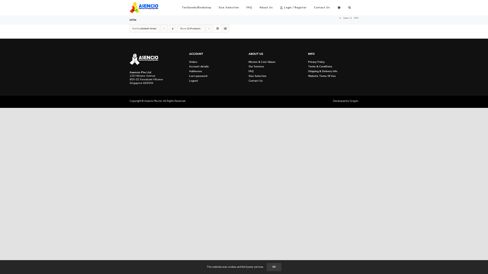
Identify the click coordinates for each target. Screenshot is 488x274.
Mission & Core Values (262, 62)
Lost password (198, 76)
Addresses (195, 71)
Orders (193, 62)
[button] (349, 7)
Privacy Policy (316, 62)
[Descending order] (172, 29)
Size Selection (257, 76)
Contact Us (256, 81)
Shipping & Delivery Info (322, 71)
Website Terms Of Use (322, 76)
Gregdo (354, 101)
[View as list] (225, 28)
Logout (193, 81)
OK (274, 267)
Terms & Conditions (320, 66)
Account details (199, 66)
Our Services (256, 66)
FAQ (251, 71)
